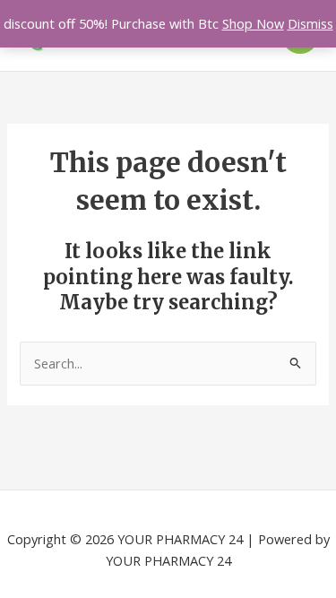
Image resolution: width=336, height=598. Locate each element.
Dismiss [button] (310, 23)
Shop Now (253, 23)
